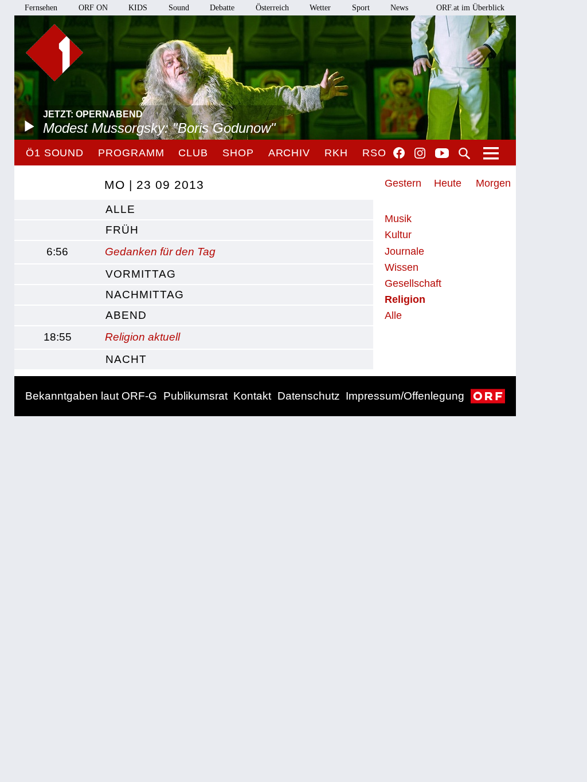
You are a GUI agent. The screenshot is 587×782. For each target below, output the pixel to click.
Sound (179, 7)
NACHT (126, 359)
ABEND (126, 315)
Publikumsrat (195, 396)
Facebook (399, 153)
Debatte (222, 7)
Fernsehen (41, 7)
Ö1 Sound (55, 153)
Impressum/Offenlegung (405, 396)
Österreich (272, 7)
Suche (464, 153)
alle (120, 209)
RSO (374, 153)
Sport (361, 7)
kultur (398, 234)
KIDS (137, 7)
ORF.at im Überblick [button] (470, 7)
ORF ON (93, 7)
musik (398, 218)
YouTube (442, 154)
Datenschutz (308, 396)
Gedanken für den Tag (160, 252)
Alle (393, 315)
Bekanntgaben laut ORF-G (91, 396)
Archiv (289, 153)
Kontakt (252, 396)
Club (193, 153)
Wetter (320, 7)
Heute (447, 183)
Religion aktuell (142, 337)
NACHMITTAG (144, 295)
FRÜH (122, 230)
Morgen (493, 183)
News (399, 7)
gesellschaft (413, 283)
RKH (336, 153)
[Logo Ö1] (54, 52)
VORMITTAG (140, 274)
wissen (401, 267)
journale (404, 251)
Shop (238, 153)
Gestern (403, 183)
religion (405, 299)
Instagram (419, 153)
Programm (131, 153)
